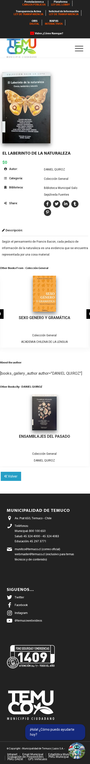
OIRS (34, 22)
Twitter (19, 597)
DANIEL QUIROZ (54, 169)
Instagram (21, 613)
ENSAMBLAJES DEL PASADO (44, 436)
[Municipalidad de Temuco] (37, 48)
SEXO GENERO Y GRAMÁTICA (44, 317)
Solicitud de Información (64, 13)
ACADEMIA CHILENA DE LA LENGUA (44, 342)
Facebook (21, 605)
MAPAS (54, 22)
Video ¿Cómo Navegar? (49, 33)
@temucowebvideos (28, 620)
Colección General (56, 179)
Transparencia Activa (28, 13)
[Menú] (76, 48)
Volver (12, 476)
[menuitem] (34, 3)
